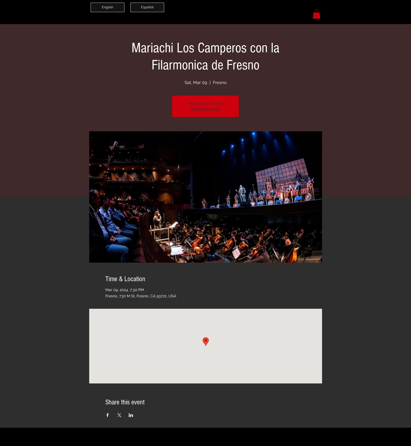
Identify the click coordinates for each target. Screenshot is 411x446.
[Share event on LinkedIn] (131, 415)
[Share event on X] (119, 415)
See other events (205, 109)
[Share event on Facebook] (107, 415)
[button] (316, 14)
